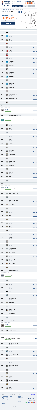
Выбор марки (5, 9)
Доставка (11, 396)
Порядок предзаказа (5, 400)
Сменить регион (14, 3)
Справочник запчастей (5, 396)
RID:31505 (6, 109)
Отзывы (30, 3)
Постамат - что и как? (5, 399)
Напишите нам (33, 394)
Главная (1, 9)
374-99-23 (32, 1)
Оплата (11, 397)
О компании (19, 396)
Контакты (34, 3)
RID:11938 (6, 274)
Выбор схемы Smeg (11, 9)
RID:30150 (6, 337)
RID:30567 (6, 324)
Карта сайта (19, 401)
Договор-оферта (20, 397)
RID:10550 (6, 187)
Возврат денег (4, 403)
